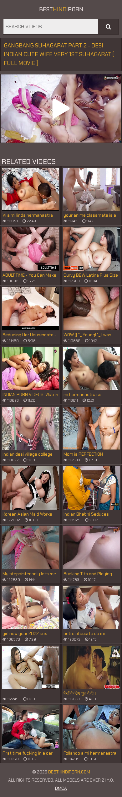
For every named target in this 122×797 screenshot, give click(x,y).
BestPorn (61, 9)
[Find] (108, 26)
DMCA (61, 788)
